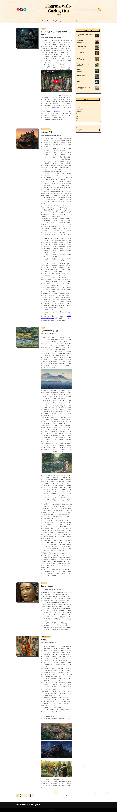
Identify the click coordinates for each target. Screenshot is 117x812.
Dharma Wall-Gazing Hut (58, 8)
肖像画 (78, 81)
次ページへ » (69, 795)
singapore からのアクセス (83, 64)
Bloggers (62, 810)
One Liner (43, 40)
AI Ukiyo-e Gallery (44, 21)
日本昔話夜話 (55, 111)
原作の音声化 (46, 132)
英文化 (52, 44)
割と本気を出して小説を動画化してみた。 (56, 32)
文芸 (43, 28)
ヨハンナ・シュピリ (72, 21)
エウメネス (62, 21)
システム (44, 583)
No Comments (58, 37)
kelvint (42, 37)
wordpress (78, 111)
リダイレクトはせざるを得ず (84, 87)
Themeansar (68, 810)
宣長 (77, 118)
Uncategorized (45, 129)
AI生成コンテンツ (80, 107)
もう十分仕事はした (49, 330)
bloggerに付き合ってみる (83, 75)
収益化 (44, 639)
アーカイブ (79, 127)
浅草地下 (54, 21)
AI (42, 327)
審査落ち (79, 69)
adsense (78, 102)
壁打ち (77, 116)
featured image (47, 586)
